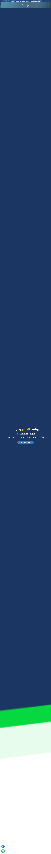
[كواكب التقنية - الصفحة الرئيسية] (25, 5)
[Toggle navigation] (47, 5)
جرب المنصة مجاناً (25, 442)
